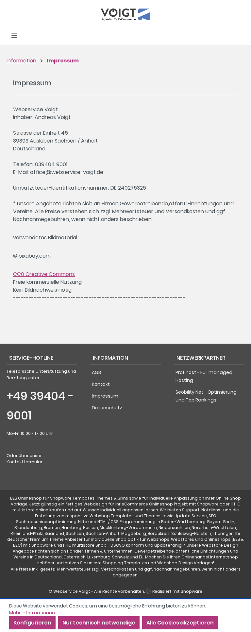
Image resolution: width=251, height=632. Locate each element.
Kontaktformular (24, 462)
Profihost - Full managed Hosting (204, 376)
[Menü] (14, 35)
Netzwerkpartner (200, 358)
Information (110, 358)
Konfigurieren (32, 622)
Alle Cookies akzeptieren (180, 622)
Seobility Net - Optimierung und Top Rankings (206, 396)
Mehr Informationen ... (34, 612)
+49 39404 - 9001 (40, 405)
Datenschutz (107, 407)
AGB (96, 372)
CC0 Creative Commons (44, 274)
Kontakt (101, 384)
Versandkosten (117, 569)
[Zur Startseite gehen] (125, 15)
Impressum (105, 396)
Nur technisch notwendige (98, 622)
